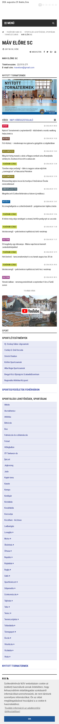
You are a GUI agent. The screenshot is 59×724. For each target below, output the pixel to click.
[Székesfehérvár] (28, 13)
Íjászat (7, 459)
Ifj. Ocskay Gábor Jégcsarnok (16, 344)
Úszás (7, 638)
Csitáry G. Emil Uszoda (13, 350)
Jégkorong (8, 465)
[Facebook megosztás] (44, 52)
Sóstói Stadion (10, 356)
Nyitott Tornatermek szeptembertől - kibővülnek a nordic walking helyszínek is (29, 132)
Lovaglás (8, 532)
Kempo (7, 489)
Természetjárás (11, 34)
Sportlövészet (10, 582)
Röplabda (8, 563)
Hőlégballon (9, 447)
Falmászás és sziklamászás (16, 435)
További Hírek (29, 291)
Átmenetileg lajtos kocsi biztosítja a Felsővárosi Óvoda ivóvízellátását (25, 182)
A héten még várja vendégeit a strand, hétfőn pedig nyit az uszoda (29, 219)
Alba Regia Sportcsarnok (14, 368)
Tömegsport (9, 632)
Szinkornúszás (10, 594)
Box (6, 429)
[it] (53, 5)
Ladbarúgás (9, 526)
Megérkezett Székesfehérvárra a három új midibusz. (23, 193)
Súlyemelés (9, 588)
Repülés (7, 557)
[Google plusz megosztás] (51, 52)
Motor (7, 538)
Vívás (6, 656)
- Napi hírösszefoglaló (20, 120)
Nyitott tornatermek (15, 665)
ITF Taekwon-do (11, 453)
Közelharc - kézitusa (12, 520)
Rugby (6, 569)
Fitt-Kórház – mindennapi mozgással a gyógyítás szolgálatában (28, 143)
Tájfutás (7, 600)
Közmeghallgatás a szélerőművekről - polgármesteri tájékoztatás (29, 206)
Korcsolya (8, 514)
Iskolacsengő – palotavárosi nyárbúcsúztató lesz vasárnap (26, 269)
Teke (6, 607)
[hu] (40, 5)
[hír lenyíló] (55, 120)
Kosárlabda (9, 508)
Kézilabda (8, 502)
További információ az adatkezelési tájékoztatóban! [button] (22, 710)
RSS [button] (4, 678)
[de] (50, 5)
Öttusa (7, 551)
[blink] (56, 5)
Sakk (6, 576)
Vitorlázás (8, 644)
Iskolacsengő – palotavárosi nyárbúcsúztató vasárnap (24, 231)
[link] (29, 96)
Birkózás (8, 423)
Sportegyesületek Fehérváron (21, 389)
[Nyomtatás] (55, 52)
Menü (10, 23)
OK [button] (29, 719)
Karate (7, 483)
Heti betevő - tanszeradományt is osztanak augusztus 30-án (27, 256)
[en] (43, 5)
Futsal (7, 441)
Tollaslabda (9, 625)
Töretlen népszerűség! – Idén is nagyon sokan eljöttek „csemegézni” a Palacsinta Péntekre (24, 170)
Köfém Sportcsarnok (13, 362)
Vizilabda (8, 650)
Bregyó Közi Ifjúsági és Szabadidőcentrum (21, 374)
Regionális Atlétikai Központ (16, 380)
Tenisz (7, 613)
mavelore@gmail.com (24, 67)
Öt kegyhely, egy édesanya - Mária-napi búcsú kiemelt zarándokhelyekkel (24, 245)
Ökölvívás (8, 545)
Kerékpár (8, 496)
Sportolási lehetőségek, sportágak (39, 32)
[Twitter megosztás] (47, 52)
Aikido (7, 404)
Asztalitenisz (9, 411)
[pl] (46, 5)
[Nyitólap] (3, 32)
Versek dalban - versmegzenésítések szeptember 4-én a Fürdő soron (28, 283)
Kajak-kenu (9, 477)
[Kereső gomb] (53, 23)
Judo (6, 471)
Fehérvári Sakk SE (14, 32)
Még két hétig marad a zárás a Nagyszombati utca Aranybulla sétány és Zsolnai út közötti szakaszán (27, 157)
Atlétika (7, 417)
